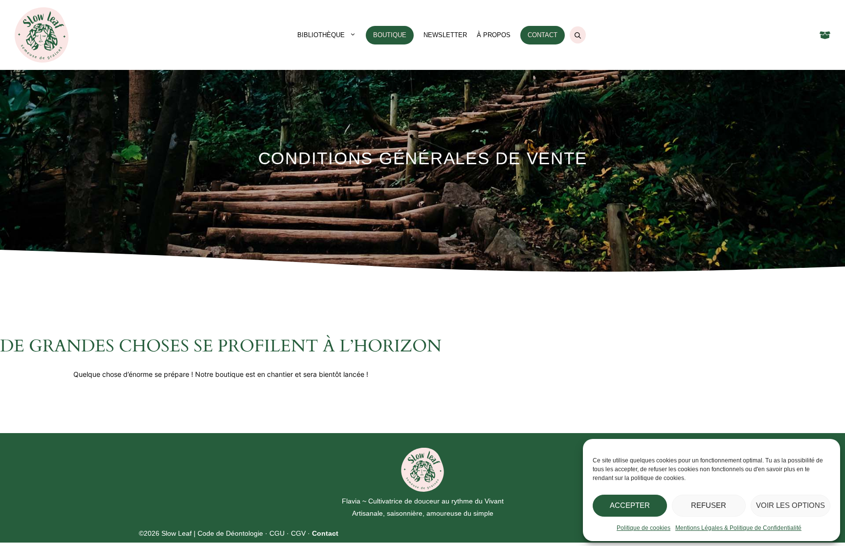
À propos (494, 35)
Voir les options (790, 505)
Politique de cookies (643, 527)
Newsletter (445, 35)
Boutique (389, 35)
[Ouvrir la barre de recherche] (578, 35)
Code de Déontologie (230, 533)
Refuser (708, 505)
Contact (542, 35)
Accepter (630, 505)
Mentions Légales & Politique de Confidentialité (738, 527)
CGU (277, 533)
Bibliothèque (321, 35)
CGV (298, 533)
